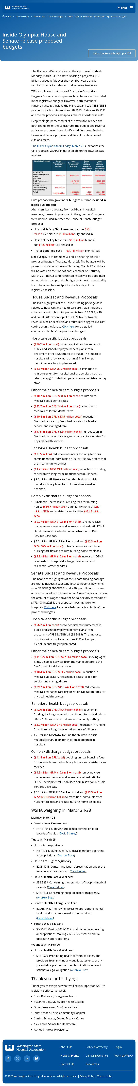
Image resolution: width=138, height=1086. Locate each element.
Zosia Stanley (67, 833)
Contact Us (67, 1064)
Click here (68, 326)
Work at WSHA (123, 1055)
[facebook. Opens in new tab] (8, 1058)
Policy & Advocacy (97, 1047)
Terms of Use (104, 1076)
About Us (66, 1047)
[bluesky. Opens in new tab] (36, 1058)
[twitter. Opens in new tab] (17, 1058)
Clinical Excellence (97, 1055)
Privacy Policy (87, 1076)
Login (118, 1047)
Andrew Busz (66, 855)
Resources (92, 1064)
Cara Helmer (79, 871)
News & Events (69, 1055)
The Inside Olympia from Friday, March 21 (57, 146)
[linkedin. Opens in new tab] (27, 1058)
